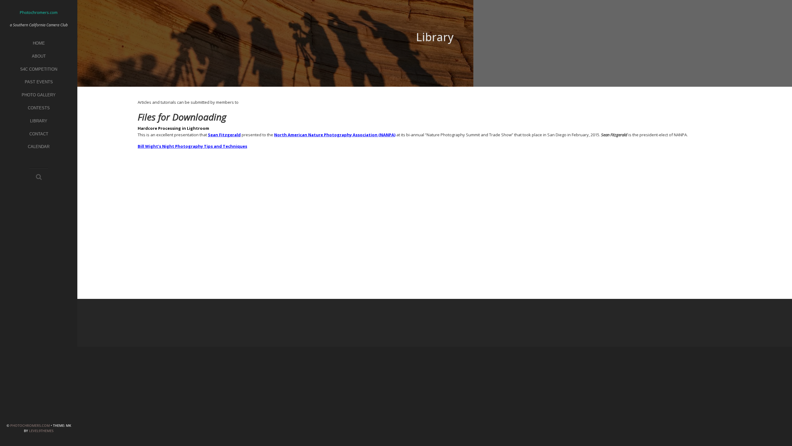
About (39, 56)
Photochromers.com (30, 425)
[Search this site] (39, 177)
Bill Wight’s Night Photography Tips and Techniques (192, 146)
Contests (39, 108)
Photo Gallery (39, 95)
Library (38, 121)
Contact (38, 134)
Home (39, 43)
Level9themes (41, 430)
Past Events (39, 82)
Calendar (39, 146)
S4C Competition (38, 69)
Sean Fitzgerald (224, 135)
